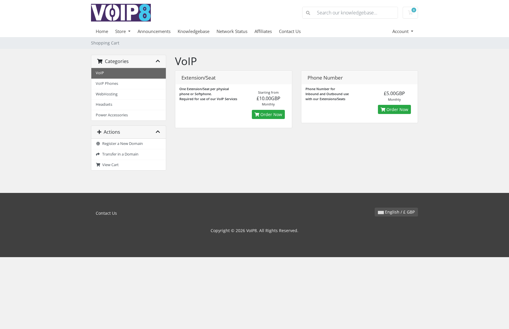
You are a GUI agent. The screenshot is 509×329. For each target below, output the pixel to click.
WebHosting (107, 94)
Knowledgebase (193, 31)
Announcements (154, 31)
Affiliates (263, 31)
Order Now (270, 114)
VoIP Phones (107, 83)
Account (401, 31)
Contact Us (290, 31)
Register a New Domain (121, 143)
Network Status (232, 31)
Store (121, 31)
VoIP (100, 72)
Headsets (104, 104)
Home (102, 31)
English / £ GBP (399, 212)
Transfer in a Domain (119, 154)
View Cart (109, 164)
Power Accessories (112, 115)
